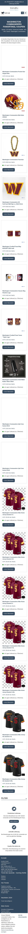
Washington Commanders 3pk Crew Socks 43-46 (13, 469)
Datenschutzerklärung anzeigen (7, 931)
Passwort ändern (5, 911)
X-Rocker (3, 879)
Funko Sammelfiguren (6, 901)
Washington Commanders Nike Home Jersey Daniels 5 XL (13, 646)
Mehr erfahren (14, 821)
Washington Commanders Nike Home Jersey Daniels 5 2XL (13, 691)
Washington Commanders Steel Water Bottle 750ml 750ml (13, 380)
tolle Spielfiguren (5, 891)
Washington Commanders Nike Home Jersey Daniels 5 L (13, 602)
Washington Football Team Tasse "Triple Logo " (12, 336)
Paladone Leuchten (6, 886)
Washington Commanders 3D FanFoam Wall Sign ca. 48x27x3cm (12, 203)
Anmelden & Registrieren (7, 909)
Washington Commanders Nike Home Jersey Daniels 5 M (13, 558)
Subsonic (3, 877)
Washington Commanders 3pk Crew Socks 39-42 (13, 425)
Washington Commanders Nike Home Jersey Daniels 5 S (13, 513)
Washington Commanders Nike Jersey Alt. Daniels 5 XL (13, 735)
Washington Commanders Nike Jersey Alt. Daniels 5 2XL (13, 780)
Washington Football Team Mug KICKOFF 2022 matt (11, 247)
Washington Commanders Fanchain (13, 159)
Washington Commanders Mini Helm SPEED (13, 116)
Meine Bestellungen (6, 912)
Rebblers (3, 876)
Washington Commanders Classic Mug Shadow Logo (13, 291)
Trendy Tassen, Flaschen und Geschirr (10, 889)
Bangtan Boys (4, 892)
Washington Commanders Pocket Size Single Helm (13, 72)
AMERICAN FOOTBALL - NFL (8, 887)
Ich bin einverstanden (22, 916)
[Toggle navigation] (25, 13)
